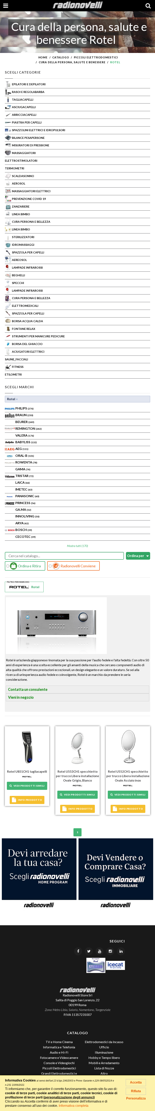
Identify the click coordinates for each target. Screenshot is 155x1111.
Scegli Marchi (19, 387)
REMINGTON (28, 428)
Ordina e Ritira (29, 566)
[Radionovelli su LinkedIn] (121, 951)
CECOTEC (25, 536)
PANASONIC (27, 496)
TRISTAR (24, 476)
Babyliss (26, 442)
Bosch (23, 530)
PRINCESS (25, 503)
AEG (21, 449)
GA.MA (23, 509)
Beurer (24, 422)
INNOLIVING (27, 516)
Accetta (136, 1082)
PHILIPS (24, 408)
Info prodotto (30, 799)
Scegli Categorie (23, 72)
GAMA (22, 469)
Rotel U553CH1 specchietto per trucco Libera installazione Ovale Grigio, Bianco (77, 776)
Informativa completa (73, 1105)
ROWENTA (26, 462)
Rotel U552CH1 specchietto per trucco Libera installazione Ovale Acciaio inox (128, 776)
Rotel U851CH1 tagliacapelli (27, 771)
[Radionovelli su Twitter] (89, 951)
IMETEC (23, 489)
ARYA (22, 523)
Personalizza (136, 1098)
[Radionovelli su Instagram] (110, 951)
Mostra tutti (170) (77, 546)
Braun (24, 415)
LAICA (22, 482)
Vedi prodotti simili (28, 785)
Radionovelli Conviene (78, 566)
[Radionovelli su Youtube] (99, 951)
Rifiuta (136, 1091)
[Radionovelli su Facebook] (78, 951)
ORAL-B (24, 455)
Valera (24, 435)
